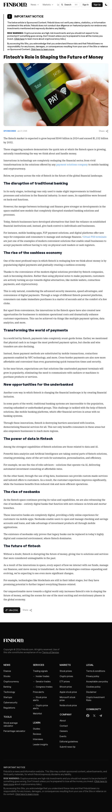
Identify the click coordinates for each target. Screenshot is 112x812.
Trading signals (40, 671)
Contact (64, 726)
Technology (9, 692)
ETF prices (65, 681)
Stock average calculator (11, 724)
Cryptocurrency (11, 681)
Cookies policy (93, 686)
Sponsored (10, 131)
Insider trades (41, 676)
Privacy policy (92, 676)
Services (38, 664)
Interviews (38, 739)
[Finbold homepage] (56, 640)
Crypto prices (66, 676)
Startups (8, 697)
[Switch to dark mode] (106, 4)
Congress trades (42, 686)
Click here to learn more (42, 49)
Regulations (9, 707)
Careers (64, 731)
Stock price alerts (40, 698)
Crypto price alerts (40, 707)
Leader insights (40, 744)
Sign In (86, 4)
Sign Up (97, 4)
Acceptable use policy (97, 681)
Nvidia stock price (68, 705)
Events (63, 736)
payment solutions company (72, 164)
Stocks (7, 676)
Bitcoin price (66, 686)
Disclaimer (91, 692)
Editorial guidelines (69, 741)
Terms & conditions (95, 671)
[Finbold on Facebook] (88, 715)
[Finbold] (15, 5)
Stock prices (66, 671)
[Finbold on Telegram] (100, 715)
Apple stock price (68, 692)
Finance (7, 671)
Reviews (37, 734)
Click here (19, 39)
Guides (36, 728)
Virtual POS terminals (94, 236)
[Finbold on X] (94, 715)
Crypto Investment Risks (95, 698)
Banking (7, 686)
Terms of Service (50, 652)
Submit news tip (67, 747)
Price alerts (38, 692)
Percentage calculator (14, 731)
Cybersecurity (10, 702)
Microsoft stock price (67, 698)
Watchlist (37, 713)
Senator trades (42, 681)
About (63, 720)
